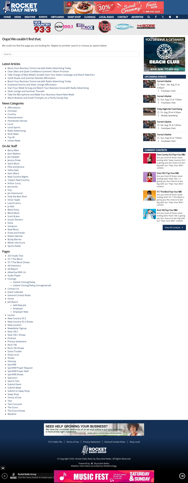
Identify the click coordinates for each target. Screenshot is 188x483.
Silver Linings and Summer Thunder (26, 91)
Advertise (137, 17)
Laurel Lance (14, 203)
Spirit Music (14, 163)
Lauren (11, 315)
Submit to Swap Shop (19, 390)
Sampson (12, 226)
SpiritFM (12, 364)
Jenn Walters (14, 153)
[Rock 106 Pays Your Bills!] (149, 214)
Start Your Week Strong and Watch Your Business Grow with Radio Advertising (48, 87)
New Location (15, 324)
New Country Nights (18, 176)
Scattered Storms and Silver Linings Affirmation (32, 84)
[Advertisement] (114, 7)
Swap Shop (74, 17)
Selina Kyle (13, 170)
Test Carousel (15, 404)
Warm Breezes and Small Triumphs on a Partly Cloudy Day (38, 97)
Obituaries (57, 17)
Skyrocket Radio (101, 463)
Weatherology (110, 465)
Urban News (14, 140)
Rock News (13, 133)
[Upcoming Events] (149, 86)
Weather (29, 17)
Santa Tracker (15, 351)
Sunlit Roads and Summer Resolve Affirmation (31, 78)
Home (7, 17)
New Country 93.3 (17, 318)
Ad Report (13, 268)
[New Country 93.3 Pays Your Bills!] (149, 158)
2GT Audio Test (15, 255)
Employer (18, 308)
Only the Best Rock (17, 196)
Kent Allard (13, 173)
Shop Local (13, 354)
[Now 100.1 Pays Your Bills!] (149, 177)
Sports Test (13, 381)
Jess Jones (13, 186)
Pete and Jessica (16, 166)
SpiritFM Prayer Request (20, 367)
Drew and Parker (16, 232)
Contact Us (13, 288)
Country (12, 114)
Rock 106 (12, 344)
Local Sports (14, 127)
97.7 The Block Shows (19, 262)
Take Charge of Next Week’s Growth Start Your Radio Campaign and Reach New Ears (51, 74)
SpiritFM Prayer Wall (18, 371)
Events (43, 17)
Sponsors (12, 377)
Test (10, 400)
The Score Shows (16, 410)
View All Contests (173, 227)
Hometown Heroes (17, 120)
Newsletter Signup (17, 328)
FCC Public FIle (55, 441)
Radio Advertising (17, 130)
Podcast (12, 338)
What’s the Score (16, 242)
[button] (148, 16)
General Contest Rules (19, 295)
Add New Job (19, 305)
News (17, 17)
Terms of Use (14, 397)
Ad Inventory (14, 265)
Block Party (13, 209)
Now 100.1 (13, 331)
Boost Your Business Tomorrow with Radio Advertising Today (39, 68)
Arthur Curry (14, 183)
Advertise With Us (17, 272)
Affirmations (14, 107)
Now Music (13, 229)
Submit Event (14, 384)
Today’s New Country (18, 180)
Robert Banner (15, 236)
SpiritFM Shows (15, 374)
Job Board (13, 301)
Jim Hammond (15, 193)
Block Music (14, 212)
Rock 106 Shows (16, 348)
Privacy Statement (17, 341)
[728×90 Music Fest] (104, 476)
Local (10, 124)
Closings (89, 17)
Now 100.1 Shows (17, 334)
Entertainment (15, 117)
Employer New (20, 311)
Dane (10, 222)
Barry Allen (13, 150)
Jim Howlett (13, 156)
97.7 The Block (15, 259)
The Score (13, 407)
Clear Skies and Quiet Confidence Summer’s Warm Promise (38, 71)
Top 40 (11, 137)
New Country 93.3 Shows (20, 321)
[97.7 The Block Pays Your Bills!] (149, 195)
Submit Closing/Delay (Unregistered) (32, 285)
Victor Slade (14, 199)
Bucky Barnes (14, 239)
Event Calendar (15, 292)
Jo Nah (11, 206)
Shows (11, 357)
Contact (122, 17)
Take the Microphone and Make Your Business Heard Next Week (41, 94)
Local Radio (106, 17)
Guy (10, 189)
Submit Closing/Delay (24, 282)
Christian (12, 110)
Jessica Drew (14, 160)
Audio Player (14, 275)
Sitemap (12, 361)
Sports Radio (14, 245)
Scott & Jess (14, 216)
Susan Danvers (15, 219)
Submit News (14, 387)
